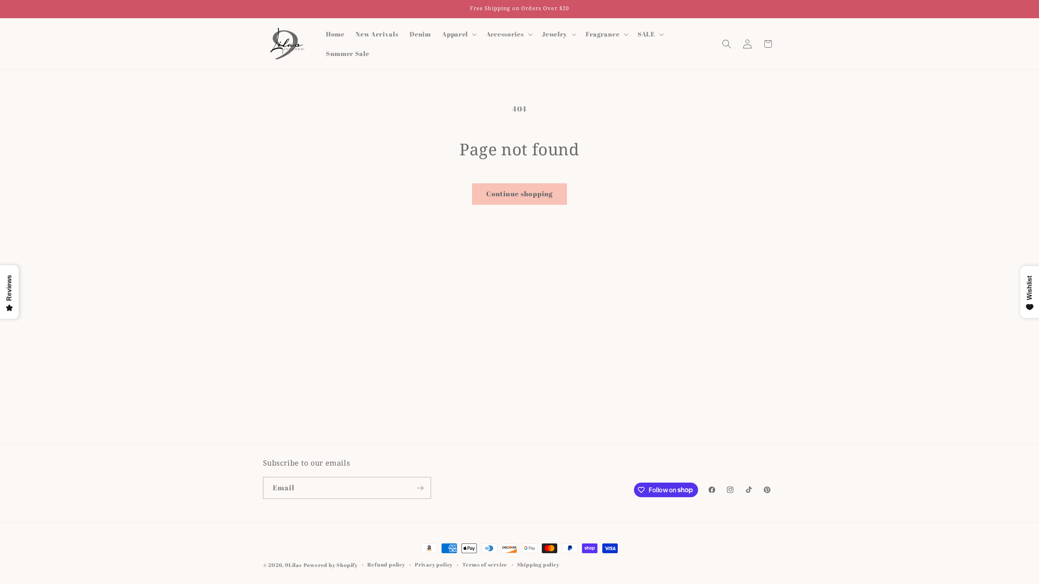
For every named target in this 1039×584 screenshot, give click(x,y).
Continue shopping (519, 193)
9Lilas (293, 565)
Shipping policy (538, 564)
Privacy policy (434, 564)
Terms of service (484, 564)
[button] (458, 34)
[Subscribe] (420, 488)
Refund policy (386, 564)
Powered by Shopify (331, 565)
